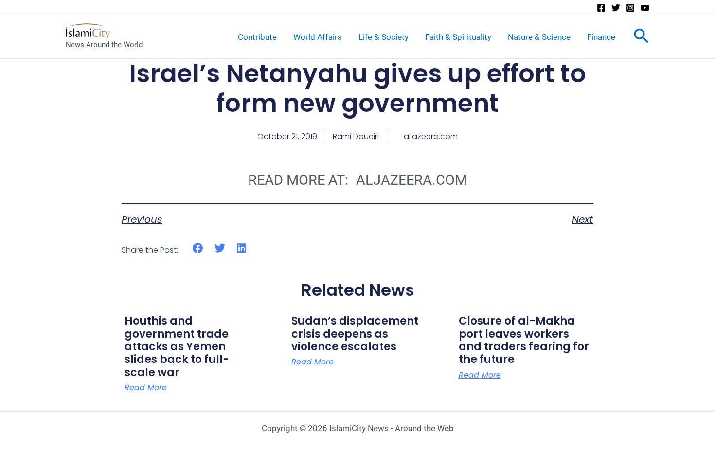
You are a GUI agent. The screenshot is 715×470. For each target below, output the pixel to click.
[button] (198, 248)
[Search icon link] (641, 38)
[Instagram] (630, 7)
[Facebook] (601, 7)
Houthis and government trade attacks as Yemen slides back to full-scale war (177, 346)
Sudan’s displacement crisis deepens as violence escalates (354, 333)
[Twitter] (615, 7)
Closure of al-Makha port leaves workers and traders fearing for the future (524, 340)
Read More (146, 388)
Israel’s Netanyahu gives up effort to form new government (357, 88)
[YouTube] (645, 7)
